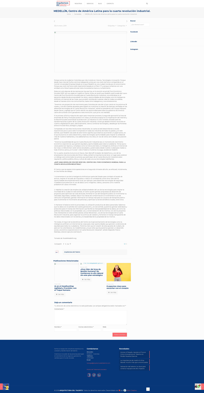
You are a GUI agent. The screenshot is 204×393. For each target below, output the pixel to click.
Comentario (59, 309)
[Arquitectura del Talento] (63, 3)
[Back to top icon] (148, 389)
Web (104, 327)
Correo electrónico (86, 327)
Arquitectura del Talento (72, 252)
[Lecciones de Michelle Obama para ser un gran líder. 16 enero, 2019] (4, 386)
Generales (77, 14)
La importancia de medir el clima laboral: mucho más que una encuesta (134, 361)
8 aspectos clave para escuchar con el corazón (118, 287)
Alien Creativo (131, 390)
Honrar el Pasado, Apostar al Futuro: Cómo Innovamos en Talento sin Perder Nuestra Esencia (133, 354)
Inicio (69, 14)
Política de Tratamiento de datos (96, 369)
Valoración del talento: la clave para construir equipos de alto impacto (133, 367)
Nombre (58, 327)
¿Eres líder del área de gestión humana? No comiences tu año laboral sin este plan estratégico (91, 272)
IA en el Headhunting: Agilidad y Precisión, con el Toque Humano (65, 288)
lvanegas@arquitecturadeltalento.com (98, 363)
